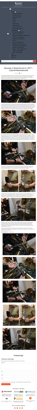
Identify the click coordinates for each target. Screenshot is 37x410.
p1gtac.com (3, 401)
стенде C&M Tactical (25, 75)
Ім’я (2, 371)
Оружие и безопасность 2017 (9, 78)
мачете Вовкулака (23, 76)
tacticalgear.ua (16, 394)
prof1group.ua (4, 394)
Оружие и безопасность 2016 (9, 76)
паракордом (15, 139)
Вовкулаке (29, 134)
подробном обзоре (16, 77)
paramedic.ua (28, 394)
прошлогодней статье (4, 135)
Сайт (2, 378)
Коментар (3, 362)
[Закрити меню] (10, 9)
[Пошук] (34, 61)
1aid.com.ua (27, 400)
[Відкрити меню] (8, 33)
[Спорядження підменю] (18, 30)
